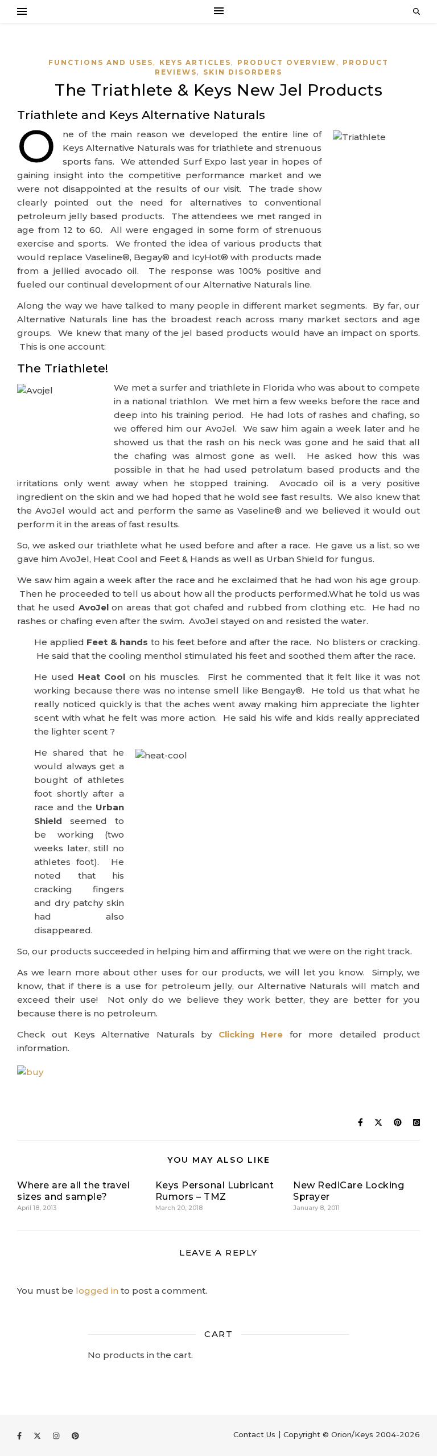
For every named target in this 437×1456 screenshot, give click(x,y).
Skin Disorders (242, 72)
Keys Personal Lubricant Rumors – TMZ (214, 1191)
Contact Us (254, 1434)
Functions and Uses (100, 62)
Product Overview (286, 62)
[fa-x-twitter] (38, 1435)
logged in (97, 1290)
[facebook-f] (20, 1435)
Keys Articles (195, 62)
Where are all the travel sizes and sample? (73, 1191)
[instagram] (57, 1435)
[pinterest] (75, 1435)
